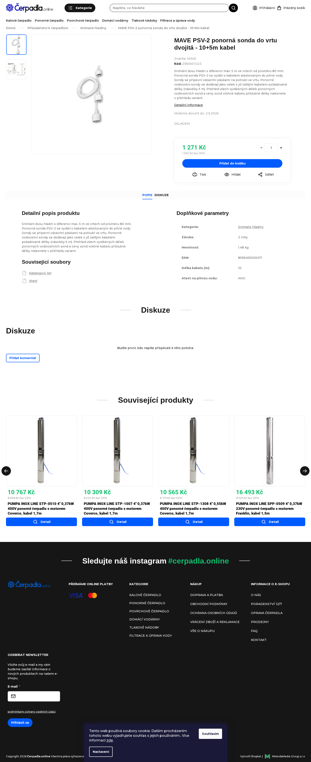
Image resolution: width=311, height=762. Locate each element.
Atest (33, 281)
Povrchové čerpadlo (83, 20)
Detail (45, 522)
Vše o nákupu (202, 631)
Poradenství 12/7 (266, 604)
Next (305, 471)
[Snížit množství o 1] (261, 147)
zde (109, 740)
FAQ (254, 631)
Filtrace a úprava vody (177, 20)
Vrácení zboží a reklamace (215, 622)
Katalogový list (40, 273)
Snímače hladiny (251, 227)
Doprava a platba (206, 595)
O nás (256, 595)
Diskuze (162, 195)
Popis (147, 195)
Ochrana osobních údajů (213, 613)
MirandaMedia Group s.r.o (288, 756)
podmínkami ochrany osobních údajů (32, 711)
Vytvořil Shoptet (250, 756)
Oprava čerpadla (267, 613)
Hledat (233, 7)
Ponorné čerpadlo (49, 20)
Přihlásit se (20, 723)
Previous (6, 471)
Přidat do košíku (232, 163)
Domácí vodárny (115, 20)
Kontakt (259, 640)
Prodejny (260, 622)
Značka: (185, 59)
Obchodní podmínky (208, 604)
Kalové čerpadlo (19, 20)
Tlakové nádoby (144, 20)
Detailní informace (188, 105)
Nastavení (101, 752)
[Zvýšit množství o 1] (281, 147)
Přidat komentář (22, 358)
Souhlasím (210, 734)
